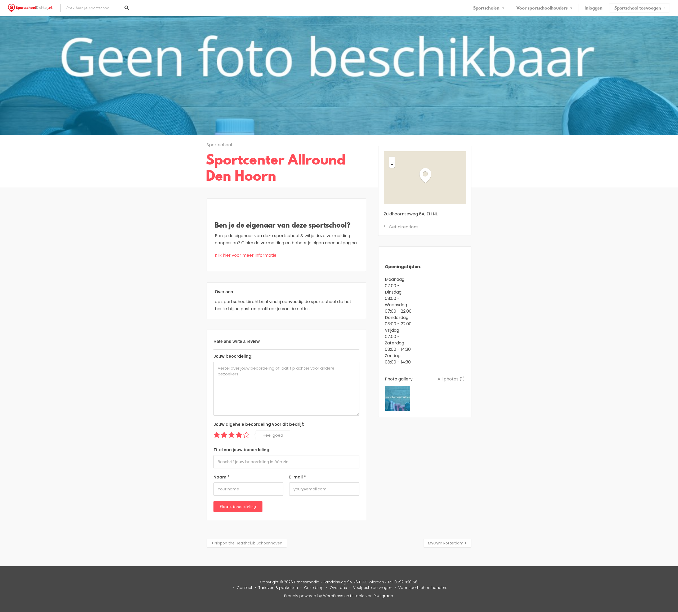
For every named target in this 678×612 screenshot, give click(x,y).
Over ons (338, 587)
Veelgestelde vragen (372, 587)
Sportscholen (486, 8)
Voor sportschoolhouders (542, 8)
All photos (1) (451, 379)
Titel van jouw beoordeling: (241, 450)
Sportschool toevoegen (637, 8)
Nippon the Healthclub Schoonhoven (248, 543)
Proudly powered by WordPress (313, 595)
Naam (221, 477)
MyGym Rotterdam (445, 543)
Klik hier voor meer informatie (245, 255)
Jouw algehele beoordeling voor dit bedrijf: (258, 424)
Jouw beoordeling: (232, 356)
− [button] (392, 164)
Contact (244, 587)
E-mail (297, 477)
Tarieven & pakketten (278, 587)
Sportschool (219, 145)
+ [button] (392, 159)
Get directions (403, 227)
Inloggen (594, 8)
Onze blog (314, 587)
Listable (357, 595)
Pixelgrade (383, 595)
